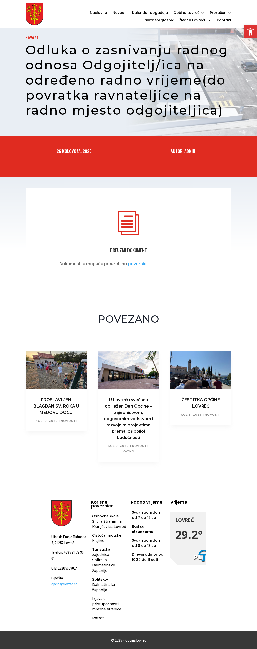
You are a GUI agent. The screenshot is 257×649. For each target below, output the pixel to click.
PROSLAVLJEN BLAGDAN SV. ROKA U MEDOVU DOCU (56, 406)
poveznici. (138, 264)
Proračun (218, 13)
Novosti (119, 13)
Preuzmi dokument (128, 250)
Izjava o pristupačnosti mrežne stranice (106, 603)
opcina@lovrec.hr (64, 584)
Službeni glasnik (159, 20)
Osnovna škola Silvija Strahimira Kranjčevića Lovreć (109, 521)
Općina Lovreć (186, 13)
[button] (250, 31)
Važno (128, 451)
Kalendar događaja (150, 13)
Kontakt (224, 20)
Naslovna (98, 13)
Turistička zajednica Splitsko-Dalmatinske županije (103, 560)
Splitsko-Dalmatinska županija (103, 584)
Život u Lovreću (192, 20)
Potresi (98, 618)
